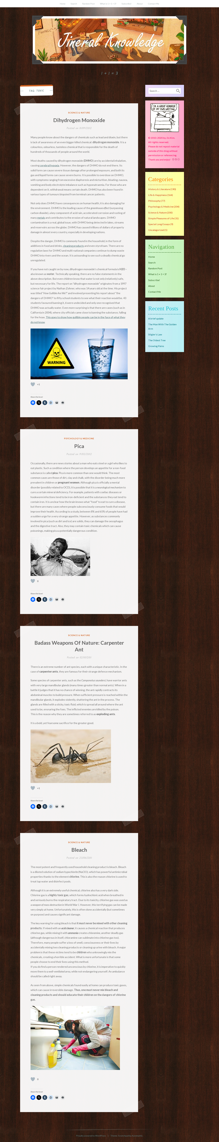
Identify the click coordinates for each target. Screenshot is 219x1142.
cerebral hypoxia (49, 165)
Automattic (137, 1135)
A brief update (155, 318)
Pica (79, 446)
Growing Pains (156, 346)
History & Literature (159, 189)
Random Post (88, 3)
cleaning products (73, 245)
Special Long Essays (159, 224)
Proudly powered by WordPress (91, 1135)
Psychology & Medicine (79, 438)
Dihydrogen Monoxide (79, 120)
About (140, 3)
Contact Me (153, 3)
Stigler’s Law (155, 334)
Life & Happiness (157, 195)
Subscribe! (127, 3)
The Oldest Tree (157, 340)
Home (62, 3)
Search (74, 3)
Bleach (79, 850)
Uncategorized (156, 229)
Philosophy (154, 200)
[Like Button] (33, 384)
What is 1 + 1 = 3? (108, 3)
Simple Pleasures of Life (161, 218)
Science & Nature (79, 112)
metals (41, 217)
